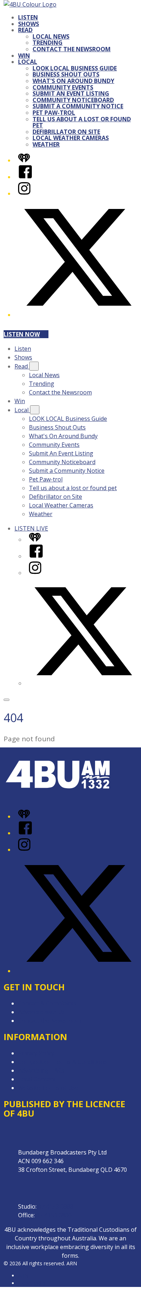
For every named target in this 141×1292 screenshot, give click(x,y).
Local (27, 62)
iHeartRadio (32, 1283)
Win (24, 56)
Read (25, 30)
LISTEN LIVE (31, 528)
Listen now (22, 334)
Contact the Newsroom (72, 49)
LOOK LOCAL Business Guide (75, 68)
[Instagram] (24, 193)
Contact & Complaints (47, 1003)
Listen (28, 17)
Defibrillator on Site (66, 132)
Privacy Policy (36, 1053)
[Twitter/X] (77, 315)
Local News (51, 36)
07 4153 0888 (55, 1206)
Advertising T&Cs (41, 1070)
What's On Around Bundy (73, 81)
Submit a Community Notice (78, 106)
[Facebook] (25, 177)
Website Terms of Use (48, 1088)
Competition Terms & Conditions (62, 1062)
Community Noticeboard (73, 100)
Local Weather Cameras (71, 138)
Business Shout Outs (66, 74)
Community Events (63, 87)
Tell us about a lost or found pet (82, 122)
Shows (28, 24)
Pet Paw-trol (54, 113)
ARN (23, 1275)
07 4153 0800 (54, 1215)
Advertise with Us (41, 1012)
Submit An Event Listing (71, 93)
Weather (46, 144)
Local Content (37, 1079)
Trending (48, 43)
